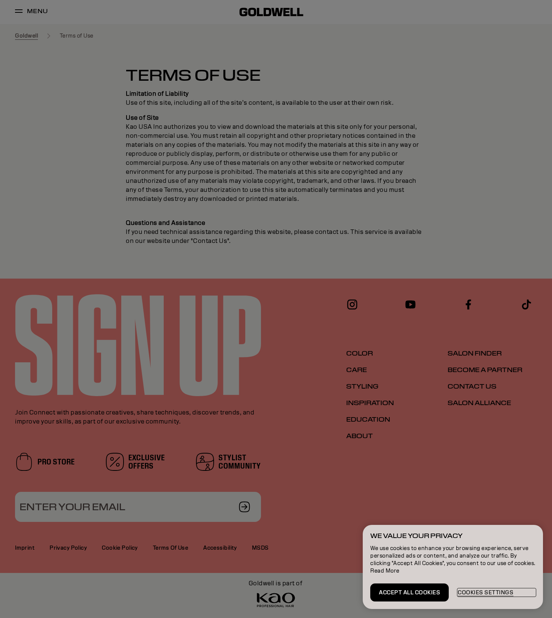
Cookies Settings (485, 592)
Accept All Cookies (409, 592)
